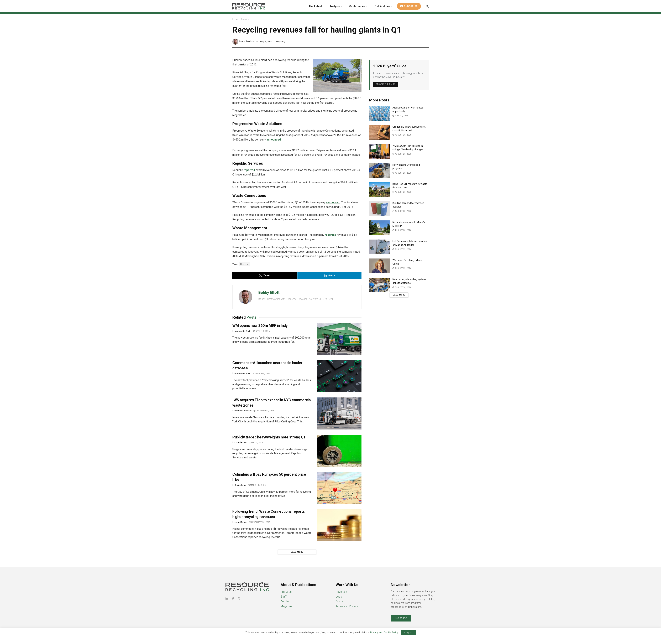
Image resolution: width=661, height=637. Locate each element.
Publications (382, 6)
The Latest (315, 6)
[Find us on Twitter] (239, 598)
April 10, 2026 (262, 331)
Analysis (334, 6)
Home (235, 19)
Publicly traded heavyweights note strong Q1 (269, 437)
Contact (340, 601)
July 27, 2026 (401, 116)
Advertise (341, 591)
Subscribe (410, 6)
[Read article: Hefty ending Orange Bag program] (379, 170)
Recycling (244, 19)
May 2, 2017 (257, 442)
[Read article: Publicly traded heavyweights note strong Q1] (339, 451)
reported (249, 170)
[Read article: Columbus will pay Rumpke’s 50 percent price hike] (339, 488)
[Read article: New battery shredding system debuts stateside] (379, 285)
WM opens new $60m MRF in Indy (259, 325)
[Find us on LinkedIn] (226, 598)
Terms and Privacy (347, 606)
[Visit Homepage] (249, 6)
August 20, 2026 (402, 230)
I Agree (408, 632)
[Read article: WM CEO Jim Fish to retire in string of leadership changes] (379, 151)
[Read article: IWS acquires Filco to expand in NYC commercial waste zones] (339, 413)
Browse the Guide (385, 84)
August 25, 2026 (402, 173)
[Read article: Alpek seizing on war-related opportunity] (379, 113)
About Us (286, 591)
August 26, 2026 (402, 154)
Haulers (244, 264)
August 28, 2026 (402, 135)
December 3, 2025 (264, 411)
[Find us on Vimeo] (232, 598)
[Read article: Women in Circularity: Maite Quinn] (379, 265)
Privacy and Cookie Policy (384, 632)
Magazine (286, 606)
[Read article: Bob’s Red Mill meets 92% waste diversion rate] (379, 189)
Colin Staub (240, 485)
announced (273, 139)
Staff (283, 596)
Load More (297, 552)
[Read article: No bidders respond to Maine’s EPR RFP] (379, 227)
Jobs (339, 596)
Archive (285, 601)
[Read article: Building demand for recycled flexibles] (379, 208)
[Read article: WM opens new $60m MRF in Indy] (339, 339)
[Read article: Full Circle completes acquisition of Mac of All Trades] (379, 247)
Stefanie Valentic (243, 411)
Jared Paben (241, 442)
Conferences (357, 6)
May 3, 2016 (266, 41)
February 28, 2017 (260, 522)
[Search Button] (427, 6)
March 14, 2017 (258, 485)
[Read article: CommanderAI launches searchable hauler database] (339, 376)
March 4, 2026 (262, 373)
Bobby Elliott (248, 41)
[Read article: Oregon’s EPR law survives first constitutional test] (379, 132)
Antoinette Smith (243, 331)
